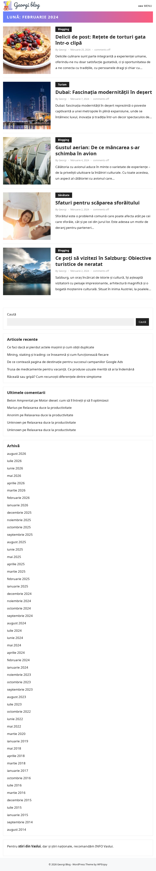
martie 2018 (16, 763)
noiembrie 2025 (19, 520)
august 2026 (16, 453)
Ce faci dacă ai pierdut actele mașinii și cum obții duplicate (50, 347)
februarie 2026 (18, 497)
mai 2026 (14, 475)
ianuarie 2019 (17, 741)
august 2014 (16, 829)
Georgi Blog (64, 864)
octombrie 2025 (19, 527)
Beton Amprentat (20, 400)
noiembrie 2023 (19, 674)
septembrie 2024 (20, 615)
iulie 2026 (14, 461)
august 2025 (16, 542)
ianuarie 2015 (17, 815)
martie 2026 (16, 490)
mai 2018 (14, 748)
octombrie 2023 (19, 682)
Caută (11, 314)
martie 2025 (16, 571)
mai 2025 (14, 557)
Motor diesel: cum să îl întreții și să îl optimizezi (73, 400)
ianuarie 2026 (17, 505)
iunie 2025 (15, 549)
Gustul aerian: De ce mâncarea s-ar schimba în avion (97, 150)
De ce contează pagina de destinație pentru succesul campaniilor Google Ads (65, 362)
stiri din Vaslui (29, 846)
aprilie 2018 (16, 756)
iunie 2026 (15, 468)
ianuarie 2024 (17, 667)
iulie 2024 (14, 630)
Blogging (63, 29)
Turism (62, 84)
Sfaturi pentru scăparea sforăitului (97, 202)
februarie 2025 (18, 579)
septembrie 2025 (20, 534)
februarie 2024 (18, 660)
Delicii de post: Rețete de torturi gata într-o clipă (100, 39)
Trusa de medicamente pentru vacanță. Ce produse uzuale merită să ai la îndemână (70, 369)
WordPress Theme (82, 864)
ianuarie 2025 (17, 586)
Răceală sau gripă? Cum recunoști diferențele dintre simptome (54, 376)
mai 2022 (14, 726)
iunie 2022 (15, 719)
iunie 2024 (15, 638)
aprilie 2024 (16, 652)
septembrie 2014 (20, 822)
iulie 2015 (14, 807)
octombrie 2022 (19, 711)
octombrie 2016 (19, 778)
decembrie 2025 (19, 512)
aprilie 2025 (16, 564)
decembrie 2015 (19, 800)
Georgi (62, 49)
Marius (12, 407)
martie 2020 (16, 734)
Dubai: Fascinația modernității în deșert (103, 92)
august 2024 (16, 623)
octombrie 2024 (19, 608)
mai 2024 (14, 645)
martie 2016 (16, 792)
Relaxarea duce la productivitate (47, 407)
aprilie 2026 (16, 483)
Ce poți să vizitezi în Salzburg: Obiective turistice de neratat (103, 261)
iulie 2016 (14, 785)
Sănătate (63, 195)
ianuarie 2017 (17, 770)
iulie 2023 (14, 704)
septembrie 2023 (20, 689)
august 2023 (16, 697)
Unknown (14, 422)
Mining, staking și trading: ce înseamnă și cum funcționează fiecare (58, 354)
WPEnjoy (102, 864)
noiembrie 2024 (19, 601)
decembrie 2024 (19, 593)
